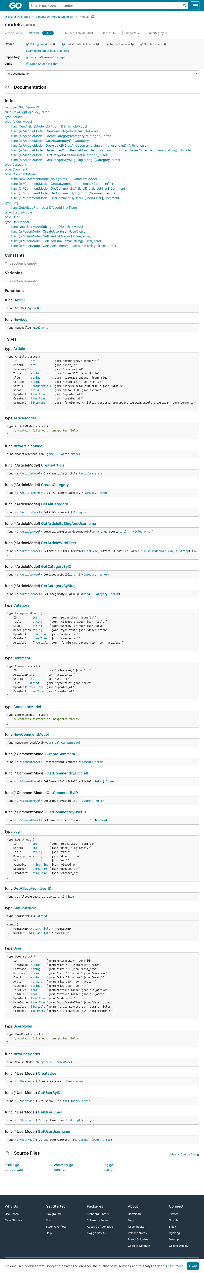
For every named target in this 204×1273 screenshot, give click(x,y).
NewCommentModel (31, 734)
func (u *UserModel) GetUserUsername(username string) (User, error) (63, 246)
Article (19, 349)
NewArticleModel (28, 446)
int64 (35, 390)
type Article (14, 117)
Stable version (153, 44)
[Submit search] (184, 5)
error (46, 327)
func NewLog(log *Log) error (27, 112)
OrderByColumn (162, 551)
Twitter (173, 1214)
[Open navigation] (195, 6)
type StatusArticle (18, 212)
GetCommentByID (62, 793)
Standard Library (98, 1214)
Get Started (56, 1206)
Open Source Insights (43, 63)
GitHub (173, 1220)
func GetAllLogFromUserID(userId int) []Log (44, 207)
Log (36, 327)
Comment (39, 402)
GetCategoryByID (56, 566)
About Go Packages (100, 1226)
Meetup (174, 1239)
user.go (109, 1170)
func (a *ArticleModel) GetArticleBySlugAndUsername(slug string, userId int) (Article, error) (80, 145)
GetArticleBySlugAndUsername (68, 523)
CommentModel (27, 707)
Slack (172, 1226)
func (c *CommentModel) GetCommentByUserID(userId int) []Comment (65, 198)
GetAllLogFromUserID (32, 888)
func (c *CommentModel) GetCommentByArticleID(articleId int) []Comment (68, 188)
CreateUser (48, 1073)
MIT (115, 33)
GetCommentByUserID (66, 812)
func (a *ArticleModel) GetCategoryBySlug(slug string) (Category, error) (65, 160)
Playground (53, 1214)
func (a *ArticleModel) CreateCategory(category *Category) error (61, 136)
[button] (27, 44)
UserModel (22, 1026)
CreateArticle (53, 465)
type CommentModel (21, 174)
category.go (14, 1170)
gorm (32, 308)
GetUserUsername (54, 1131)
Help (49, 1233)
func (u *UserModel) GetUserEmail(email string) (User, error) (57, 241)
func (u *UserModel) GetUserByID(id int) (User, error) (51, 236)
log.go (108, 1165)
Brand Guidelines (139, 1239)
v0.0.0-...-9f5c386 (23, 33)
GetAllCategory (54, 504)
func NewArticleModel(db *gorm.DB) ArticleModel (49, 126)
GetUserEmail (50, 1112)
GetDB (19, 300)
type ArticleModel (18, 122)
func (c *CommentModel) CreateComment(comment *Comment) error (64, 184)
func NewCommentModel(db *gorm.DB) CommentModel (54, 179)
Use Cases (12, 1214)
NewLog (20, 319)
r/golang (174, 1233)
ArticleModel (24, 418)
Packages (95, 1206)
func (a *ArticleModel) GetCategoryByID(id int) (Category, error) (60, 155)
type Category (16, 165)
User (17, 948)
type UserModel (17, 222)
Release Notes (137, 1233)
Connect (176, 1206)
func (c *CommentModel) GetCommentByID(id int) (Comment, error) (63, 193)
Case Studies (13, 1220)
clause (145, 551)
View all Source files (183, 1154)
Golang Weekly (178, 1245)
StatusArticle (41, 386)
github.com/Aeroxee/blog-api (55, 16)
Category (89, 492)
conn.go (60, 1170)
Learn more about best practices (47, 50)
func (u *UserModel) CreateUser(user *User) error (49, 231)
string (35, 373)
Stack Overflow (56, 1226)
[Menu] (102, 73)
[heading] (17, 5)
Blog (131, 1220)
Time (42, 394)
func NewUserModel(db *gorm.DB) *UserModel (47, 227)
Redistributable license (80, 44)
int (33, 360)
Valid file (40, 44)
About (133, 1206)
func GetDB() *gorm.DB (22, 107)
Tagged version (120, 44)
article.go (12, 1165)
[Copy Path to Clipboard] (92, 17)
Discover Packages (17, 16)
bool (34, 990)
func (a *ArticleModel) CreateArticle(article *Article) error (54, 131)
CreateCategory (55, 485)
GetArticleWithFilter (58, 543)
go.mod (42, 44)
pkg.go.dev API (97, 1233)
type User (12, 217)
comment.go (63, 1165)
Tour (49, 1220)
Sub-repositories (97, 1220)
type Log (11, 203)
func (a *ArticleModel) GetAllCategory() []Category (50, 141)
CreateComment (61, 754)
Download (134, 1214)
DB (38, 308)
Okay (193, 1266)
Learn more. (175, 1266)
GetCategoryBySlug (58, 586)
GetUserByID (49, 1093)
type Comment (16, 169)
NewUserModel (26, 1054)
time (34, 394)
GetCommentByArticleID (68, 773)
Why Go (11, 1206)
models (84, 16)
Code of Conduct (139, 1245)
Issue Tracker (136, 1226)
